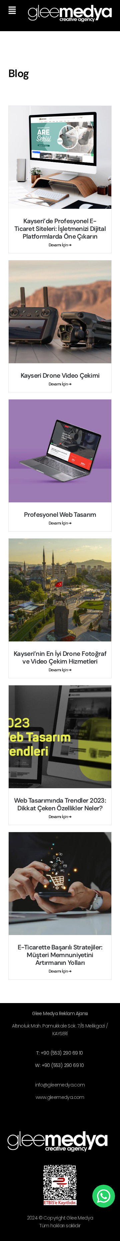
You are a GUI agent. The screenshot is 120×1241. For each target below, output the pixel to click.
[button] (12, 10)
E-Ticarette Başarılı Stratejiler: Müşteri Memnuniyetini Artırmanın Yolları (60, 955)
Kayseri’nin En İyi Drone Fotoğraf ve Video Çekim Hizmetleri (60, 657)
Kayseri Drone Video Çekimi (60, 375)
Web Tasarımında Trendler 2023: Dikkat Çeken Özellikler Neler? (60, 804)
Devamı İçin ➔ (60, 245)
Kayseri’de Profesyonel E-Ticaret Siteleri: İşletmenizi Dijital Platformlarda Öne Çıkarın (60, 229)
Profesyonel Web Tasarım (60, 514)
